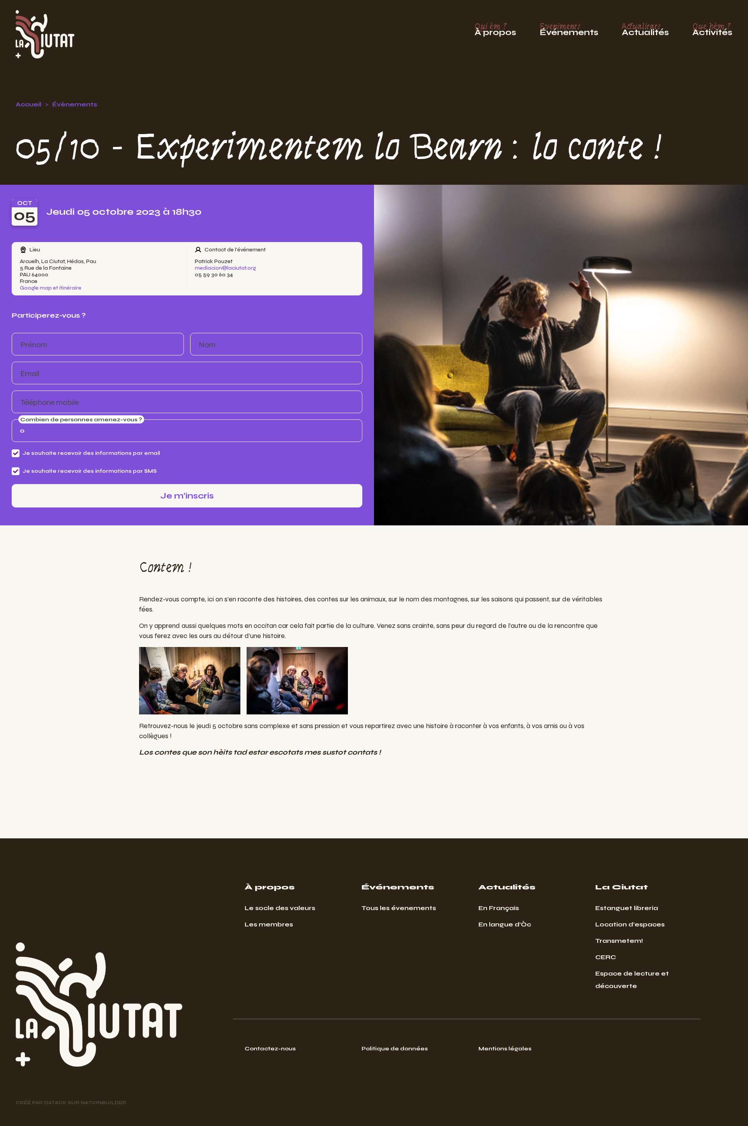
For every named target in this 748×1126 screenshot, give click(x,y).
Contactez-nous (270, 1048)
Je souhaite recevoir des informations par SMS (90, 471)
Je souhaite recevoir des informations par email (91, 453)
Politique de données (395, 1048)
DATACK (55, 1102)
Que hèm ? (712, 29)
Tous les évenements (399, 908)
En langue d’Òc (504, 924)
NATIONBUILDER (103, 1102)
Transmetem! (619, 940)
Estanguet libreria (626, 908)
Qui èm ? (495, 29)
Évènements (74, 104)
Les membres (269, 924)
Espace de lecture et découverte (632, 980)
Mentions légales (504, 1048)
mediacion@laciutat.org (225, 268)
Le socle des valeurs (280, 908)
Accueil (28, 104)
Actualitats (645, 29)
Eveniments (569, 29)
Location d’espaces (630, 924)
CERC (605, 957)
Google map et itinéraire (50, 288)
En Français (498, 908)
